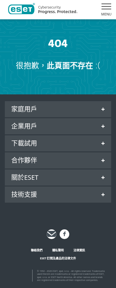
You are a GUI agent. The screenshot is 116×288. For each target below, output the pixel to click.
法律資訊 (79, 250)
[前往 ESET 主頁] (43, 9)
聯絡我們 (37, 250)
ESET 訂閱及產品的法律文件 (58, 258)
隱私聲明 (58, 250)
